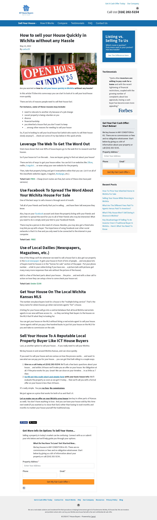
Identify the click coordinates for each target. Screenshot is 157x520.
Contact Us (101, 23)
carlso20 (26, 49)
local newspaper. (32, 260)
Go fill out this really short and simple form (44, 376)
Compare (62, 23)
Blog (121, 500)
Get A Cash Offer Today (115, 3)
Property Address (31, 461)
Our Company (133, 3)
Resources (100, 500)
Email (63, 471)
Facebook (39, 213)
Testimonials (77, 23)
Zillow (89, 162)
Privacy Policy (111, 500)
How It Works (47, 23)
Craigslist (30, 165)
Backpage (60, 173)
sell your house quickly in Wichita (58, 88)
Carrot (93, 516)
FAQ (90, 23)
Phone (25, 471)
